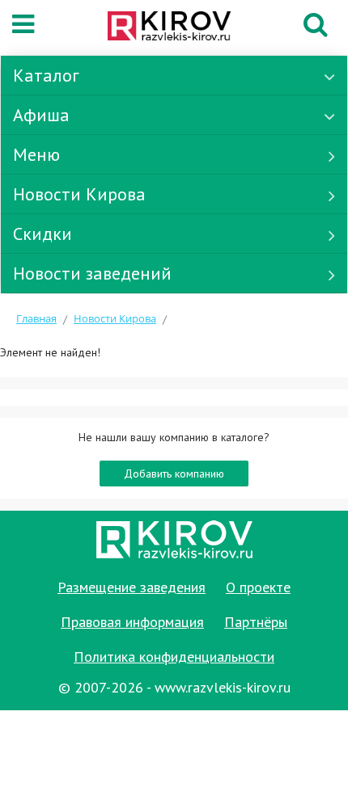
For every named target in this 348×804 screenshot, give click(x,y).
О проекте (258, 587)
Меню (36, 154)
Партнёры (255, 621)
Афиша (41, 114)
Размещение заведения (131, 587)
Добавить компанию (174, 473)
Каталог (46, 75)
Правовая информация (132, 621)
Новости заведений (92, 273)
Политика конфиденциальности (174, 656)
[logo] (169, 27)
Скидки (42, 233)
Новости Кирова (79, 194)
